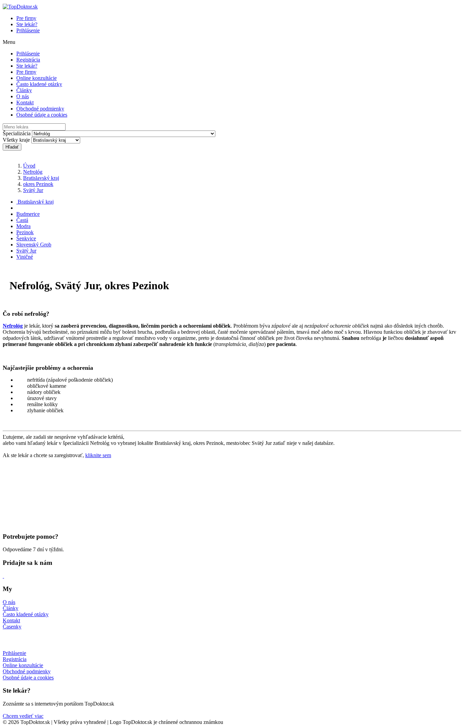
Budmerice (28, 214)
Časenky (12, 626)
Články (24, 90)
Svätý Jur (33, 190)
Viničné (24, 257)
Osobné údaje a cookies (41, 115)
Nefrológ (32, 172)
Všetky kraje (16, 140)
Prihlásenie (28, 30)
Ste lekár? (26, 24)
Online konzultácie (36, 78)
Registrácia (28, 60)
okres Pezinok (38, 184)
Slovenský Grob (33, 244)
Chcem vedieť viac (23, 716)
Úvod (29, 166)
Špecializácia (17, 133)
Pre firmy (26, 18)
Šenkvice (26, 238)
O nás (22, 96)
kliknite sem (98, 455)
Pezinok (25, 232)
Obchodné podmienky (40, 108)
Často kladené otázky (39, 84)
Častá (22, 220)
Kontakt (25, 102)
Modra (23, 226)
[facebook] (3, 576)
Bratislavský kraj (41, 178)
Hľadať (12, 147)
